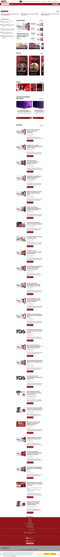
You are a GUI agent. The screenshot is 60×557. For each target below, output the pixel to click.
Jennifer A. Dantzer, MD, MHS (32, 506)
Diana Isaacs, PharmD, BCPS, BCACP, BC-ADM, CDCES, (34, 488)
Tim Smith (29, 380)
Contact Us (30, 522)
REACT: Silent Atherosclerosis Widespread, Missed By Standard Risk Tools (9, 14)
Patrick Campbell (33, 30)
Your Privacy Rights (30, 527)
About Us (30, 519)
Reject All (46, 553)
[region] (30, 554)
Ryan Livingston (33, 35)
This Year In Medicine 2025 (20, 4)
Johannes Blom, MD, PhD (32, 225)
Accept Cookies (53, 553)
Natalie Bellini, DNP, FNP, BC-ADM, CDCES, (33, 489)
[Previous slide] (41, 92)
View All (41, 53)
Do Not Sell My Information (30, 523)
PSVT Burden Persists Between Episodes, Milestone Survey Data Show (49, 14)
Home (24, 549)
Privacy (30, 524)
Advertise (30, 520)
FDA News (15, 4)
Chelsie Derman (30, 440)
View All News (29, 516)
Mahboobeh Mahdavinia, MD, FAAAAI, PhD (34, 410)
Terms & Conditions (30, 526)
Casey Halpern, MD (30, 490)
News (23, 1)
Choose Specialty (4, 4)
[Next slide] (42, 92)
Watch (26, 1)
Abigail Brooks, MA (33, 25)
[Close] (58, 554)
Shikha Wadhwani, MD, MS (31, 396)
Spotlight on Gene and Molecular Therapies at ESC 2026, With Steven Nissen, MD (30, 14)
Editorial (30, 521)
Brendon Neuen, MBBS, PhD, (32, 395)
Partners (35, 1)
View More (57, 11)
